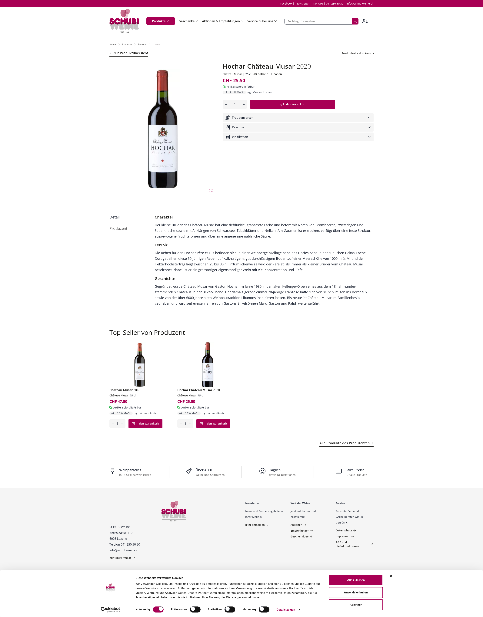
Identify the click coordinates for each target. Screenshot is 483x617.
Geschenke (187, 21)
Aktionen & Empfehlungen (221, 21)
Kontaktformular (120, 558)
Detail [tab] (114, 217)
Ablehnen (356, 604)
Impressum (343, 536)
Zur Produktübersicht (130, 53)
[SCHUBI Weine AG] (124, 21)
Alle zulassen (356, 580)
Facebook (286, 3)
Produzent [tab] (118, 228)
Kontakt (318, 3)
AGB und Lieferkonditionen (347, 544)
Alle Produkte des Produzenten (344, 443)
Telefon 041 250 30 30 (124, 544)
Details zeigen (285, 609)
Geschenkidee (299, 536)
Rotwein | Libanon (270, 74)
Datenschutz (344, 530)
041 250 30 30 (334, 3)
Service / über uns (260, 21)
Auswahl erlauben (356, 592)
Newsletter (303, 3)
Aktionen (296, 525)
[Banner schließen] (391, 576)
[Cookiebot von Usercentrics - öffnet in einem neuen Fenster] (110, 609)
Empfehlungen (300, 530)
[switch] (195, 610)
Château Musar (232, 74)
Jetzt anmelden (255, 525)
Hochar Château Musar (198, 390)
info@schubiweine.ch (360, 3)
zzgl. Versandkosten (259, 92)
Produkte (158, 21)
